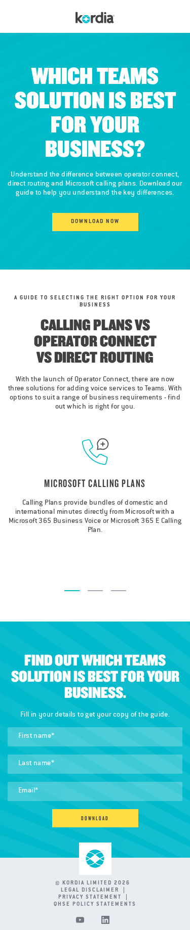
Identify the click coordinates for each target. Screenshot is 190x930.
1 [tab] (72, 590)
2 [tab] (95, 590)
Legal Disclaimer (95, 891)
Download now (95, 222)
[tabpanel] (95, 502)
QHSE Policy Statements (95, 905)
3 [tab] (118, 590)
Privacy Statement (95, 898)
